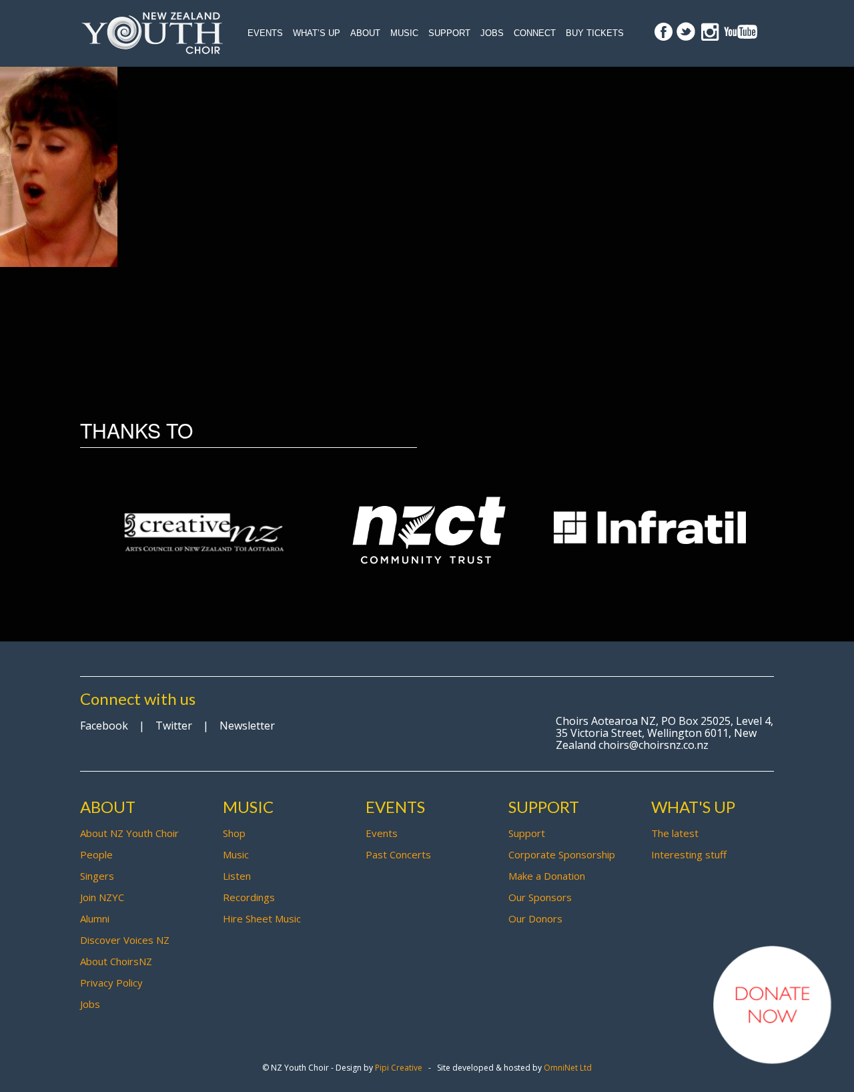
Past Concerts (398, 854)
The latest (675, 833)
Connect (535, 33)
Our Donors (535, 918)
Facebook (104, 725)
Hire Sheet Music (262, 918)
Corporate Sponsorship (561, 854)
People (96, 854)
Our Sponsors (540, 897)
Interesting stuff (689, 854)
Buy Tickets (595, 33)
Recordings (249, 897)
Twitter (173, 725)
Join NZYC (102, 897)
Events (265, 33)
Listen (237, 875)
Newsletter (247, 725)
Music (404, 33)
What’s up (316, 33)
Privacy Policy (111, 982)
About (365, 33)
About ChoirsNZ (116, 961)
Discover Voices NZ (124, 939)
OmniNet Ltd (568, 1067)
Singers (97, 875)
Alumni (94, 918)
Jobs (492, 33)
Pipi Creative (398, 1067)
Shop (234, 833)
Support (449, 33)
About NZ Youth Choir (129, 833)
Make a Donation (546, 875)
